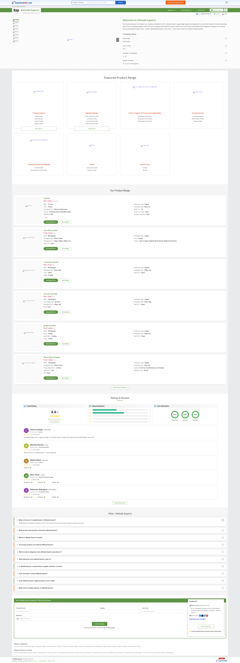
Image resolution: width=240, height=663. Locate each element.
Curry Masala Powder (92, 121)
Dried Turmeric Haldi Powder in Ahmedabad (78, 652)
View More (38, 129)
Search (120, 2)
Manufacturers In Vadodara (197, 619)
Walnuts (59, 646)
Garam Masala (39, 119)
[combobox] (19, 618)
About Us (171, 10)
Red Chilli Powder (30, 646)
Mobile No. (19, 615)
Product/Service (20, 608)
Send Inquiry (99, 624)
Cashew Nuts (98, 646)
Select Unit (145, 608)
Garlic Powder (39, 116)
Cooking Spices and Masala (39, 164)
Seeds (91, 164)
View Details (65, 222)
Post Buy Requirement (176, 2)
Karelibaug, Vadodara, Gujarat (31, 13)
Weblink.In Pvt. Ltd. (33, 661)
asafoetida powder (197, 116)
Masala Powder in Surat (99, 652)
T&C (104, 627)
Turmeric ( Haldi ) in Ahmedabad (56, 652)
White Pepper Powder (198, 119)
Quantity (102, 608)
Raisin (54, 646)
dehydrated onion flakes (145, 121)
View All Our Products (119, 387)
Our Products (185, 10)
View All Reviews (119, 503)
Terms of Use (51, 661)
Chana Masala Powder (91, 123)
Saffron (66, 646)
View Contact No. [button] (206, 626)
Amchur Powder (38, 121)
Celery (139, 646)
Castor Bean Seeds (91, 168)
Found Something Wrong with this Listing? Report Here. (206, 631)
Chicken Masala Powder (92, 116)
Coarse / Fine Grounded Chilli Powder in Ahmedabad (158, 652)
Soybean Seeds (91, 170)
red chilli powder (39, 168)
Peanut (49, 646)
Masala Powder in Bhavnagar (133, 652)
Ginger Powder (73, 646)
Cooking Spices (39, 113)
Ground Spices (198, 113)
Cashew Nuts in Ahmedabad (116, 652)
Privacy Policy (111, 627)
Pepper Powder (198, 121)
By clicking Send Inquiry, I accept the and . (99, 627)
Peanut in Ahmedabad (20, 652)
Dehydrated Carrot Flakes (145, 119)
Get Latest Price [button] (51, 222)
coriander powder (92, 119)
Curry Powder (132, 646)
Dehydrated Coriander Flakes (38, 170)
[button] (200, 616)
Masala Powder (92, 113)
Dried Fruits (145, 164)
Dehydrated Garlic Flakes (145, 116)
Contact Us (201, 10)
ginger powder (39, 123)
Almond (145, 170)
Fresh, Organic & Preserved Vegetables (145, 113)
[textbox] (162, 611)
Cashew (145, 168)
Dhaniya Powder (41, 646)
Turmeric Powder (19, 646)
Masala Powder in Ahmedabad (37, 652)
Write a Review (55, 422)
